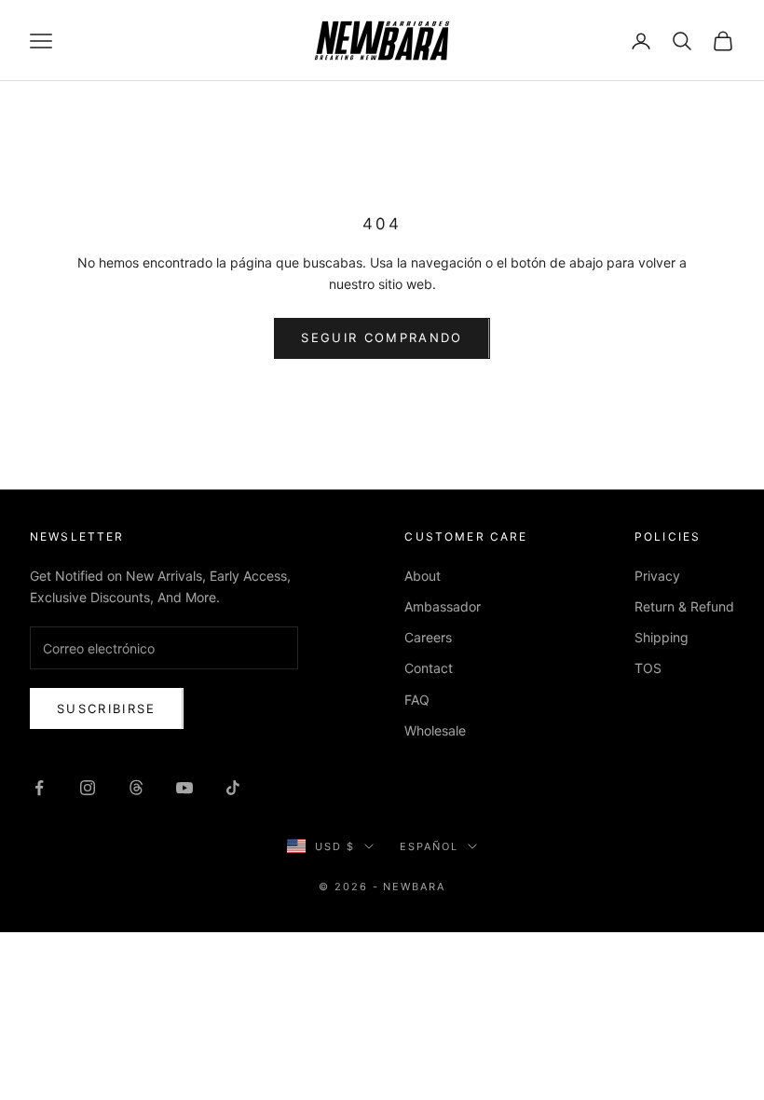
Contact (428, 668)
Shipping (661, 637)
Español (429, 846)
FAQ (417, 700)
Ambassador (442, 606)
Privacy (657, 576)
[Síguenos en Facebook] (39, 787)
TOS (648, 668)
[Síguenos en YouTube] (184, 787)
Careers (428, 637)
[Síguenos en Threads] (136, 787)
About (422, 576)
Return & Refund (684, 606)
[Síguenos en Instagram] (87, 787)
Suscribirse (107, 708)
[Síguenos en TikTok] (233, 787)
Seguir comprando (381, 337)
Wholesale (435, 730)
